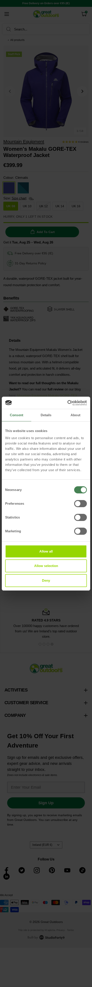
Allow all (46, 551)
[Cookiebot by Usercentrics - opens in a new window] (67, 403)
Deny (46, 580)
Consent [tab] (16, 415)
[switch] (80, 503)
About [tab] (75, 415)
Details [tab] (46, 415)
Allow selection (46, 566)
